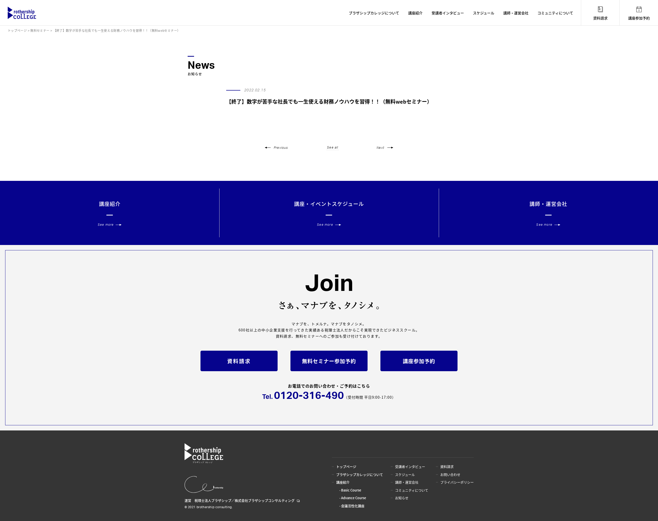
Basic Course (351, 490)
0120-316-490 (309, 396)
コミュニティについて (555, 12)
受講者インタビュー (448, 12)
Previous (281, 147)
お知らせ (401, 497)
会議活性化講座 (352, 505)
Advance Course (353, 497)
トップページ (346, 466)
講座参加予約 (639, 18)
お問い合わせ (450, 474)
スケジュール (483, 12)
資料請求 (600, 18)
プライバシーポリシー (457, 482)
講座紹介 (415, 12)
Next (380, 147)
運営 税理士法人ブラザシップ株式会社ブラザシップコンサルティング (240, 500)
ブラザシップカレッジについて (374, 12)
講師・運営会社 (515, 12)
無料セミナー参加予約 (329, 361)
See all (332, 147)
